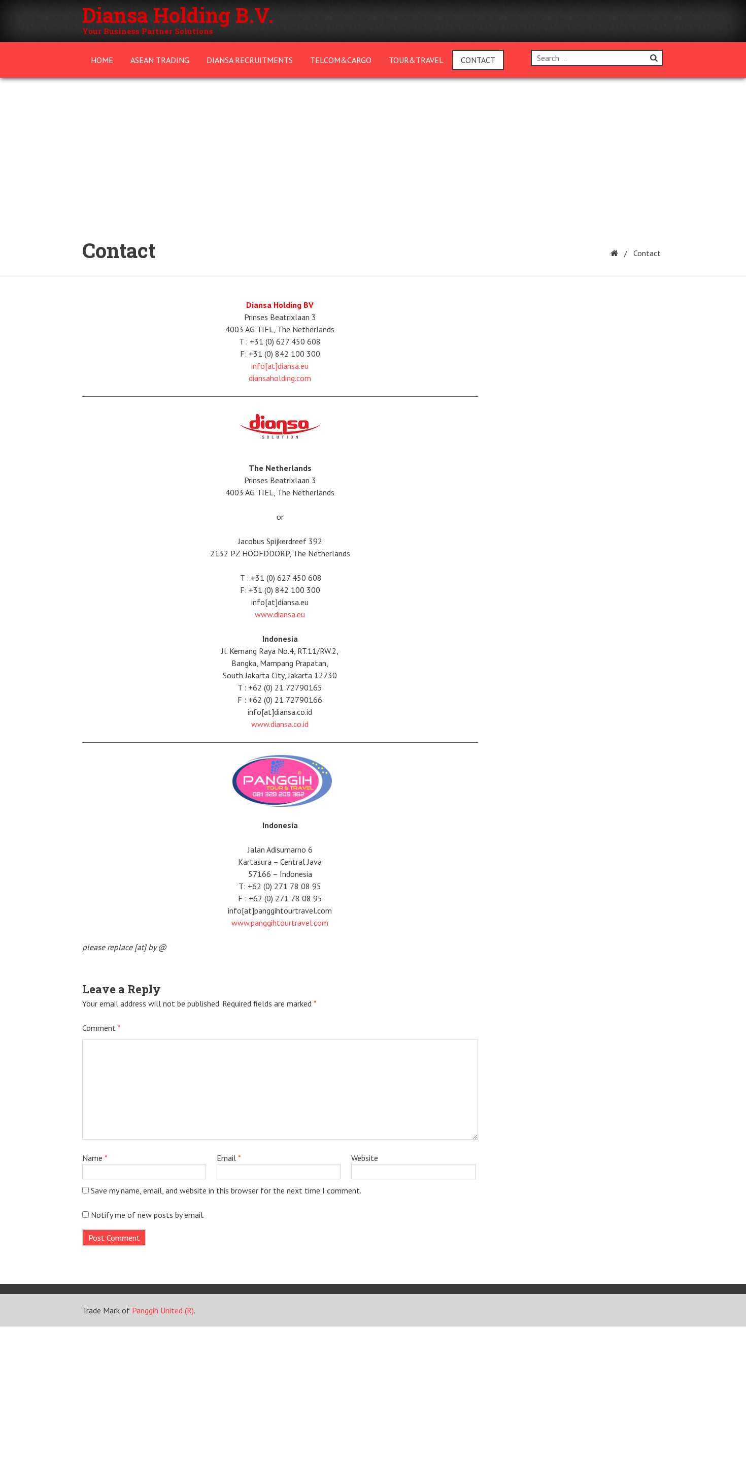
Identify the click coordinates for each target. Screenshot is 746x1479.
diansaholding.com (280, 378)
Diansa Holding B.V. (178, 15)
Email (229, 1158)
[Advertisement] (373, 154)
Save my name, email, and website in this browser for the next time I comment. (226, 1190)
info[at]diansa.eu (280, 366)
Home (102, 60)
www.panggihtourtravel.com (279, 923)
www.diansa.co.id (280, 724)
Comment (101, 1028)
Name (95, 1158)
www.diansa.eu (280, 614)
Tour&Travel (416, 60)
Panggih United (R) (163, 1310)
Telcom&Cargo (340, 60)
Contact (478, 60)
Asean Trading (159, 60)
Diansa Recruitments (250, 60)
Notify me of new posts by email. (148, 1215)
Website (364, 1158)
